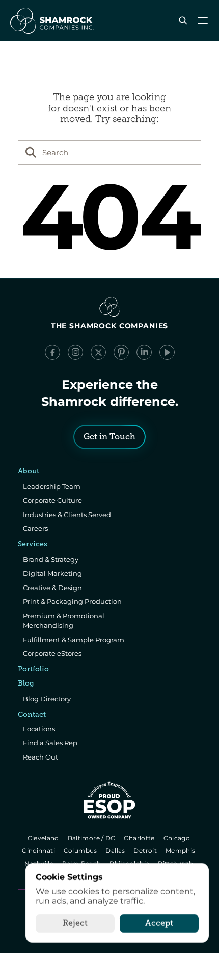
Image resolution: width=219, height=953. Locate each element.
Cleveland (44, 838)
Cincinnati (39, 850)
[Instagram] (75, 352)
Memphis (181, 850)
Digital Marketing (52, 573)
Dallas (116, 850)
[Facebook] (52, 352)
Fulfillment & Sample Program (73, 640)
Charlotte (140, 838)
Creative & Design (52, 587)
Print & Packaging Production (72, 601)
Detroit (146, 850)
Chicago (177, 838)
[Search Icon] (182, 21)
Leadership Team (51, 486)
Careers (35, 528)
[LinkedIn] (144, 352)
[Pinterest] (121, 352)
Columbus (81, 850)
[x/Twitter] (98, 352)
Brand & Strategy (50, 559)
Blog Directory (47, 699)
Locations (39, 729)
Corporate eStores (52, 653)
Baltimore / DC (92, 838)
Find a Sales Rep (50, 743)
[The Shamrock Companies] (51, 20)
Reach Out (40, 757)
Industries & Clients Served (67, 514)
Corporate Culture (52, 500)
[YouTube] (167, 352)
